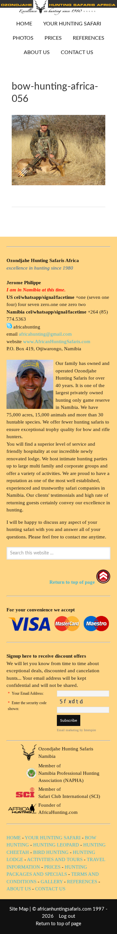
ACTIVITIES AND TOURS (55, 859)
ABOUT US (37, 52)
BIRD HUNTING (51, 852)
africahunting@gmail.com (45, 334)
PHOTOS (20, 38)
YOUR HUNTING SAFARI (69, 23)
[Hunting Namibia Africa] (58, 13)
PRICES (51, 38)
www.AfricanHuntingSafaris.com (56, 341)
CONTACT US (77, 52)
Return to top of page (58, 923)
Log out (67, 916)
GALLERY (52, 881)
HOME (24, 23)
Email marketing (68, 730)
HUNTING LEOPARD (56, 844)
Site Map (18, 909)
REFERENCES (88, 38)
